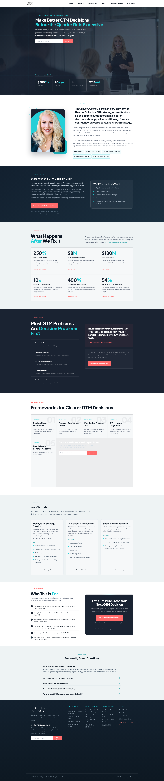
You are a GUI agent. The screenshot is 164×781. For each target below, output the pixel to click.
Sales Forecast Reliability (89, 716)
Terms (131, 777)
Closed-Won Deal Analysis (107, 716)
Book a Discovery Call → (126, 723)
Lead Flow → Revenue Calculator (109, 711)
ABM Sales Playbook (74, 721)
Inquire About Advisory (117, 570)
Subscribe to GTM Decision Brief (44, 206)
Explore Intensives (82, 570)
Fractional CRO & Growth (73, 725)
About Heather (123, 710)
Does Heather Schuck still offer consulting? (59, 689)
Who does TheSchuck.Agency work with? (59, 678)
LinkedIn (119, 777)
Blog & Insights (106, 725)
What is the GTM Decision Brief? (55, 683)
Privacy (126, 777)
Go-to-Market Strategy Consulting (75, 712)
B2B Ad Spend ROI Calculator (108, 721)
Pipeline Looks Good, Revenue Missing (91, 711)
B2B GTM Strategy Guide (73, 717)
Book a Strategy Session (47, 570)
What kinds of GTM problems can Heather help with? (63, 694)
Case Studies (123, 713)
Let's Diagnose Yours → (99, 363)
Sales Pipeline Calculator (89, 726)
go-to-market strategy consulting (116, 242)
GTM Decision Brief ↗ (126, 719)
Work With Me (123, 716)
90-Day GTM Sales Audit (90, 721)
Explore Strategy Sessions (44, 75)
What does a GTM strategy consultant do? (59, 666)
